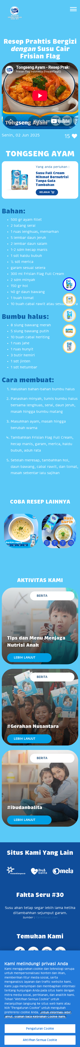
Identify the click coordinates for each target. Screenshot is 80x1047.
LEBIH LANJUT (24, 657)
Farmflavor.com (46, 917)
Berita (42, 595)
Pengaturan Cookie (40, 1028)
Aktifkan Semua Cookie (40, 1040)
